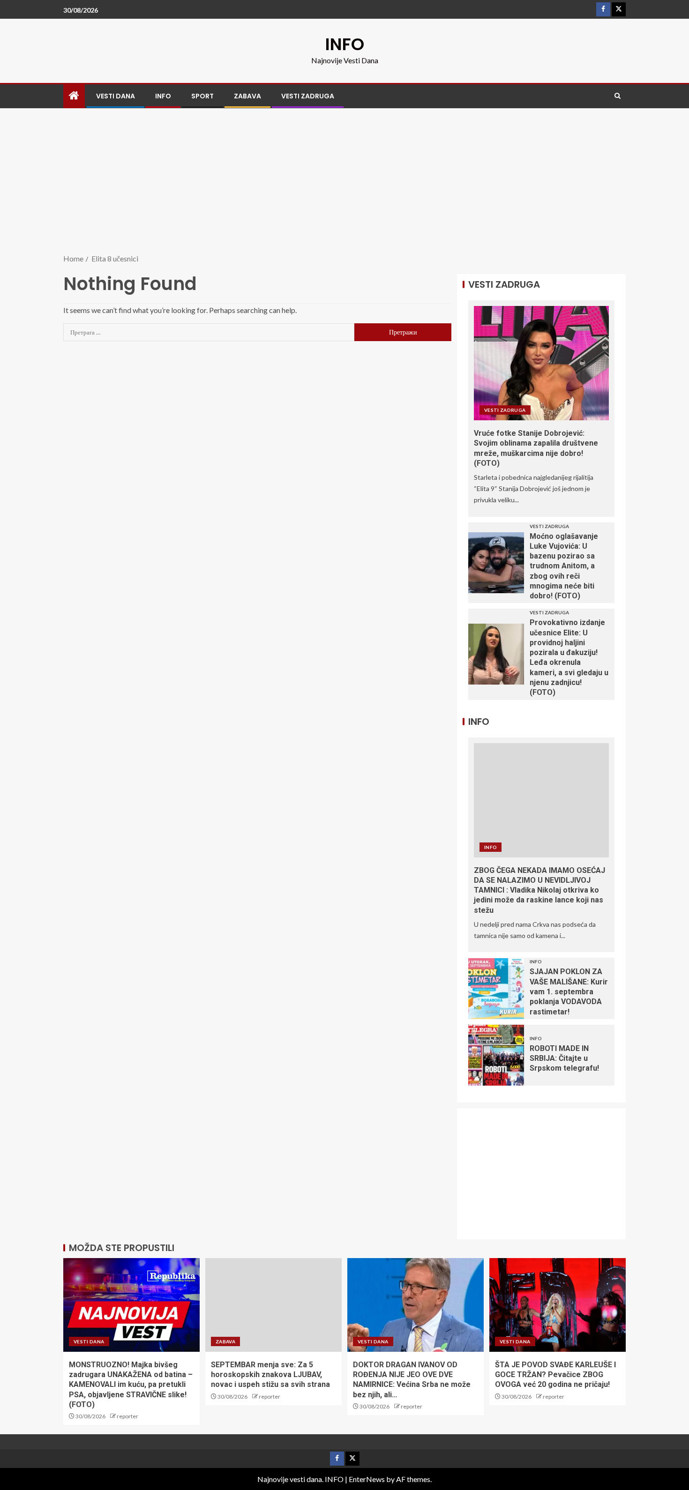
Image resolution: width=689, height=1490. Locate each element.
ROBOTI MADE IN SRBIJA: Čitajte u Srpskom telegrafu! (564, 1058)
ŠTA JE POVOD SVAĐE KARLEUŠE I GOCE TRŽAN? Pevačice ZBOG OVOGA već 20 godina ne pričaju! (555, 1374)
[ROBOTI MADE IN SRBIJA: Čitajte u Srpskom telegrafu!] (496, 1055)
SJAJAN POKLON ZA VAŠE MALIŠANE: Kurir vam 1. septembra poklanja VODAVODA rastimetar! (569, 991)
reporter (127, 1416)
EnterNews (367, 1479)
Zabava (247, 96)
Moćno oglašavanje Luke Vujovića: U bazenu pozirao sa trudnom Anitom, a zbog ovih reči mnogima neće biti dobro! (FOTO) (564, 566)
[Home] (74, 96)
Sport (202, 96)
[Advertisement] (344, 181)
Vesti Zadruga (307, 96)
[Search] (617, 96)
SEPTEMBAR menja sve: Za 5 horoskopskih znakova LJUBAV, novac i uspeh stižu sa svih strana (270, 1374)
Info (163, 96)
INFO (344, 44)
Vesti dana (115, 96)
